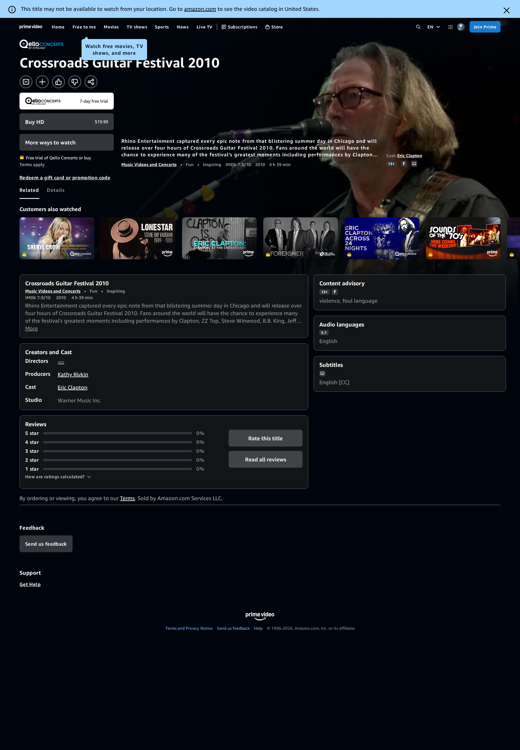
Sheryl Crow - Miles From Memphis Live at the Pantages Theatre (57, 238)
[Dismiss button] (506, 10)
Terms (127, 498)
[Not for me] (74, 81)
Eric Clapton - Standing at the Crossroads (219, 238)
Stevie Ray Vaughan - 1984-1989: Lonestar (138, 238)
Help (258, 628)
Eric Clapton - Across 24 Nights (381, 238)
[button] (58, 476)
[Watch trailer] (26, 81)
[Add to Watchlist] (42, 81)
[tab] (29, 190)
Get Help (30, 584)
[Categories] (450, 27)
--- (61, 361)
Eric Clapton (409, 155)
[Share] (91, 81)
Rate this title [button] (265, 438)
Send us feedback (233, 628)
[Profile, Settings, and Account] (461, 27)
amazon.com (200, 9)
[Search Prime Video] (418, 27)
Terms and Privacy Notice (189, 628)
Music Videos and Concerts (149, 164)
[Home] (31, 27)
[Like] (58, 81)
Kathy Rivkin (73, 374)
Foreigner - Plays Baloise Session (300, 238)
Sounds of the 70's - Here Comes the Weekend (463, 238)
